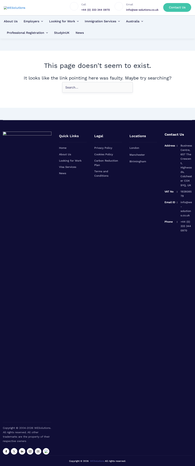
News (80, 33)
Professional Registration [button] (25, 33)
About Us (11, 21)
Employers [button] (31, 21)
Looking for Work (70, 160)
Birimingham (137, 161)
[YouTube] (38, 451)
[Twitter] (14, 451)
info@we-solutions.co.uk (186, 209)
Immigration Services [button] (100, 21)
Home (62, 147)
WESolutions (97, 461)
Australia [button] (132, 21)
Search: (127, 82)
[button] (177, 7)
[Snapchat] (46, 451)
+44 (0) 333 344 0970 (186, 226)
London (134, 147)
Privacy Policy (103, 147)
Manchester (137, 154)
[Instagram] (30, 451)
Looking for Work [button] (62, 21)
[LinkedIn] (22, 451)
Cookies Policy (103, 154)
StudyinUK (62, 33)
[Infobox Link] (92, 7)
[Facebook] (6, 451)
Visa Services (67, 166)
